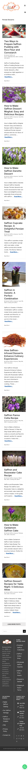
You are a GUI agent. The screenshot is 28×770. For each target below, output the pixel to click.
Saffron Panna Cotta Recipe (12, 416)
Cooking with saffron (12, 302)
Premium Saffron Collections (20, 647)
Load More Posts (14, 624)
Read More (6, 80)
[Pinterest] (19, 738)
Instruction (10, 118)
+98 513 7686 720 (21, 706)
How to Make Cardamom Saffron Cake (11, 528)
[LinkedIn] (21, 738)
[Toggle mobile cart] (25, 12)
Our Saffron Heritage (7, 711)
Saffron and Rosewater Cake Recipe (13, 472)
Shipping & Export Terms (20, 688)
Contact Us (6, 735)
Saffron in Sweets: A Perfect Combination (11, 294)
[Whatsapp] (16, 735)
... (17, 196)
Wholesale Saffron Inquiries (20, 664)
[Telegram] (21, 735)
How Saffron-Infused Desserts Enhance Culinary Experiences (14, 354)
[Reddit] (23, 738)
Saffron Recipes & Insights (6, 719)
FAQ (4, 725)
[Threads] (16, 741)
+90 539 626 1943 (21, 729)
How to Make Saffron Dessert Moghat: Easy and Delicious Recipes (14, 110)
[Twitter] (23, 735)
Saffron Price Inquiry (19, 673)
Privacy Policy (5, 730)
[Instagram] (16, 738)
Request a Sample (20, 680)
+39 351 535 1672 (21, 716)
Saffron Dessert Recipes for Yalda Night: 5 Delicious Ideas (14, 585)
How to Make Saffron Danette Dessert (13, 171)
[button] (24, 766)
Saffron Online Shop (19, 656)
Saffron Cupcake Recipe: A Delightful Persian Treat (14, 227)
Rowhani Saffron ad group (12, 116)
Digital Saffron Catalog (5, 704)
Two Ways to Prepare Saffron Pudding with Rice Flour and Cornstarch (12, 47)
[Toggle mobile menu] (25, 5)
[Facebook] (18, 735)
